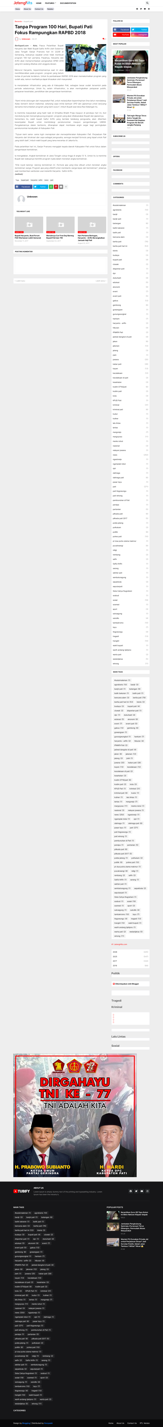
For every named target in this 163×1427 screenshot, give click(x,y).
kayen (130, 368)
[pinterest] (149, 9)
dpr (130, 273)
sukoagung (130, 613)
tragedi (130, 636)
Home (39, 3)
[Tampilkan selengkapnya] (66, 187)
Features (49, 3)
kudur (130, 414)
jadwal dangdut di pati (130, 337)
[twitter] (141, 9)
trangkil (130, 641)
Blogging (26, 1423)
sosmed (130, 604)
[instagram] (147, 1191)
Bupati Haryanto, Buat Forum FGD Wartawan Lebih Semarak (28, 236)
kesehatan (130, 382)
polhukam (130, 527)
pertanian (130, 509)
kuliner (130, 418)
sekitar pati (130, 573)
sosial (130, 600)
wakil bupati (130, 645)
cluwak (130, 264)
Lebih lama (100, 281)
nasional (130, 446)
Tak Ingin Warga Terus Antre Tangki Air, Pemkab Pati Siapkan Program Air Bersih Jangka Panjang (136, 120)
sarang (130, 568)
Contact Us (39, 9)
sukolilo (130, 618)
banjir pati (130, 219)
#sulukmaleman (130, 205)
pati (51, 180)
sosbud (130, 595)
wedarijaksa (130, 659)
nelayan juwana (130, 450)
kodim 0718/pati (130, 387)
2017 (130, 961)
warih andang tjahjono (130, 650)
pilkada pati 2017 (130, 518)
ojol (130, 468)
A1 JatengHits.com (119, 944)
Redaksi (50, 9)
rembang (130, 555)
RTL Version (145, 1423)
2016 (130, 965)
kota (130, 396)
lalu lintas (130, 423)
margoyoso (130, 437)
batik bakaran (130, 228)
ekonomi (130, 287)
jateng (130, 350)
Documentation (68, 3)
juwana (130, 359)
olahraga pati (130, 477)
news (46, 180)
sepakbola (130, 582)
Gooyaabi (48, 1423)
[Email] (61, 187)
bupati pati (28, 21)
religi (130, 550)
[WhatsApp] (51, 187)
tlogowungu (130, 632)
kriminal (130, 405)
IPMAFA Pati (130, 332)
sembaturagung (130, 577)
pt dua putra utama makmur (130, 541)
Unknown (32, 196)
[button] (147, 3)
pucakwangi (130, 546)
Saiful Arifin (130, 564)
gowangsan (130, 310)
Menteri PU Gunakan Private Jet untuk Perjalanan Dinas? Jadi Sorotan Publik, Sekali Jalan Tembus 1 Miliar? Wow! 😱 (137, 101)
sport (130, 609)
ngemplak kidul (130, 464)
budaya (130, 255)
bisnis (130, 250)
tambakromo (130, 623)
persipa (130, 505)
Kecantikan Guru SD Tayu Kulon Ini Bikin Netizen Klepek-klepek (134, 1213)
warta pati (130, 654)
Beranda (18, 21)
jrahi (130, 355)
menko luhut (130, 441)
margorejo (130, 432)
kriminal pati (130, 409)
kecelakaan (130, 373)
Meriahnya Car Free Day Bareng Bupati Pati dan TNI (60, 236)
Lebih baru (20, 281)
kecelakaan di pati (130, 378)
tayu (130, 627)
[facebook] (137, 9)
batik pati (130, 232)
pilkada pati (130, 514)
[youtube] (145, 9)
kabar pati (130, 364)
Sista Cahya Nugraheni (130, 591)
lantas (130, 427)
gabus (130, 300)
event (130, 291)
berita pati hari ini (130, 246)
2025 (130, 956)
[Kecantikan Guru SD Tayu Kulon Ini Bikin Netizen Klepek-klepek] (113, 1215)
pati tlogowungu (130, 491)
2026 (130, 952)
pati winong (130, 496)
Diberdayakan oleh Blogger (127, 984)
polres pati (130, 536)
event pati (130, 296)
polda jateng (130, 523)
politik (130, 532)
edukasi (130, 282)
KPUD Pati (130, 400)
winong (130, 663)
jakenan (130, 346)
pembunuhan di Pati (130, 500)
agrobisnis (130, 210)
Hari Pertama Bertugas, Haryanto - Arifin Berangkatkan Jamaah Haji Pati (91, 237)
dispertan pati (130, 269)
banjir (130, 214)
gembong (130, 305)
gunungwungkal (130, 314)
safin (130, 559)
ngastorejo (130, 459)
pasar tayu (130, 482)
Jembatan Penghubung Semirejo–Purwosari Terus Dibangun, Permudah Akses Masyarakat (137, 82)
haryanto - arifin (36, 180)
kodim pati (130, 391)
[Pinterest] (56, 187)
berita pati (130, 241)
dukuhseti (130, 278)
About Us (27, 9)
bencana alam (130, 237)
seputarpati (130, 586)
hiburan (130, 328)
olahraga (130, 473)
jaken (130, 341)
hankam (130, 319)
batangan (130, 223)
